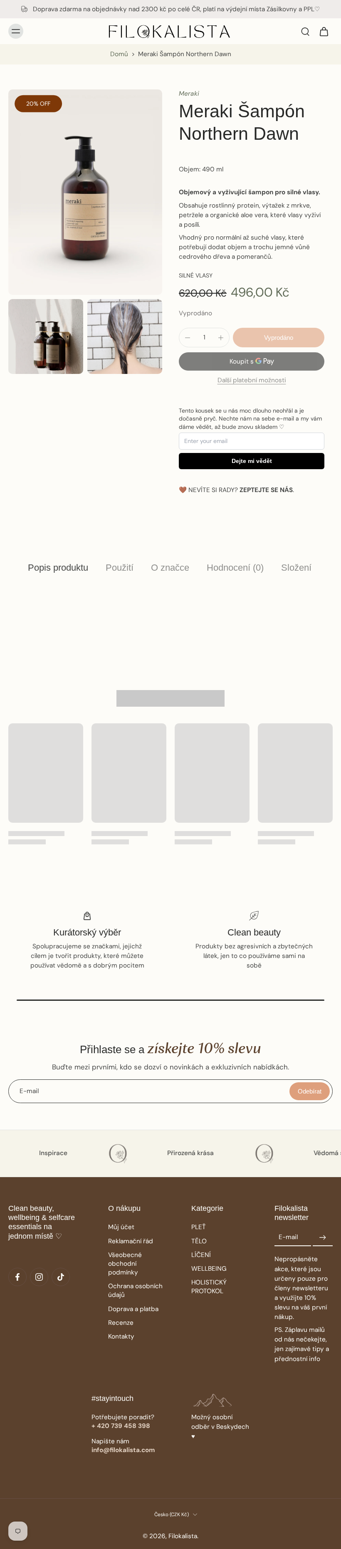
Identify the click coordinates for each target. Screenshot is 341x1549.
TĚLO (199, 1241)
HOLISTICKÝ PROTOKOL (209, 1286)
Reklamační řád (130, 1241)
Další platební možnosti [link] (251, 380)
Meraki (189, 93)
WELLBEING (209, 1268)
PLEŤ (198, 1227)
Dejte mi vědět (252, 461)
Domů (119, 54)
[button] (278, 337)
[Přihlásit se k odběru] (323, 1237)
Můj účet (121, 1227)
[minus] (187, 337)
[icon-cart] (323, 31)
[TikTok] (61, 1277)
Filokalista (182, 1536)
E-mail (288, 1237)
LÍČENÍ (201, 1255)
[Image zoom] (85, 191)
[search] (305, 31)
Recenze (120, 1323)
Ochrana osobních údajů (135, 1290)
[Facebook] (17, 1277)
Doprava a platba (133, 1309)
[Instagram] (39, 1277)
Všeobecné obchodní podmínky (125, 1264)
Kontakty (121, 1336)
